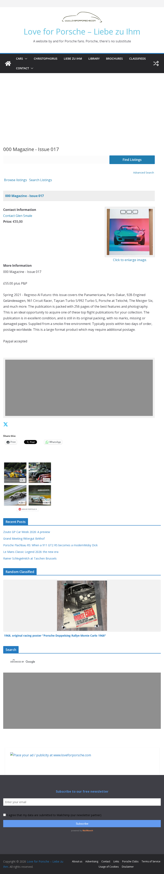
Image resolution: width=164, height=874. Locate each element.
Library (94, 58)
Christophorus (45, 58)
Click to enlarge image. (130, 260)
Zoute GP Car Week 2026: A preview (26, 532)
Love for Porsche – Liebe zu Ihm (82, 31)
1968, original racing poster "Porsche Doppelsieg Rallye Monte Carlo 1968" (55, 635)
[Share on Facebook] (11, 424)
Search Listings (40, 180)
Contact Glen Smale (17, 215)
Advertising (91, 861)
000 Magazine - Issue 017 (24, 196)
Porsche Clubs (130, 861)
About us (77, 861)
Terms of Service (151, 861)
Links (116, 861)
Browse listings (15, 180)
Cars (19, 58)
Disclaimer (128, 866)
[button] (25, 58)
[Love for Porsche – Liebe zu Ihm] (8, 63)
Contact (22, 68)
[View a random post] (156, 63)
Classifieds (137, 58)
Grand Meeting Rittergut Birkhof (24, 538)
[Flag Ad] (14, 424)
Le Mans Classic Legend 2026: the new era (30, 552)
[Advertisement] (82, 103)
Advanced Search (143, 172)
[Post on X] (5, 424)
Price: (7, 221)
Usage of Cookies (109, 866)
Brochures (114, 58)
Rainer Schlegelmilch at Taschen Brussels (30, 558)
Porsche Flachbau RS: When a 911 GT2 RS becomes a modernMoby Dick (50, 545)
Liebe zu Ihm (73, 58)
